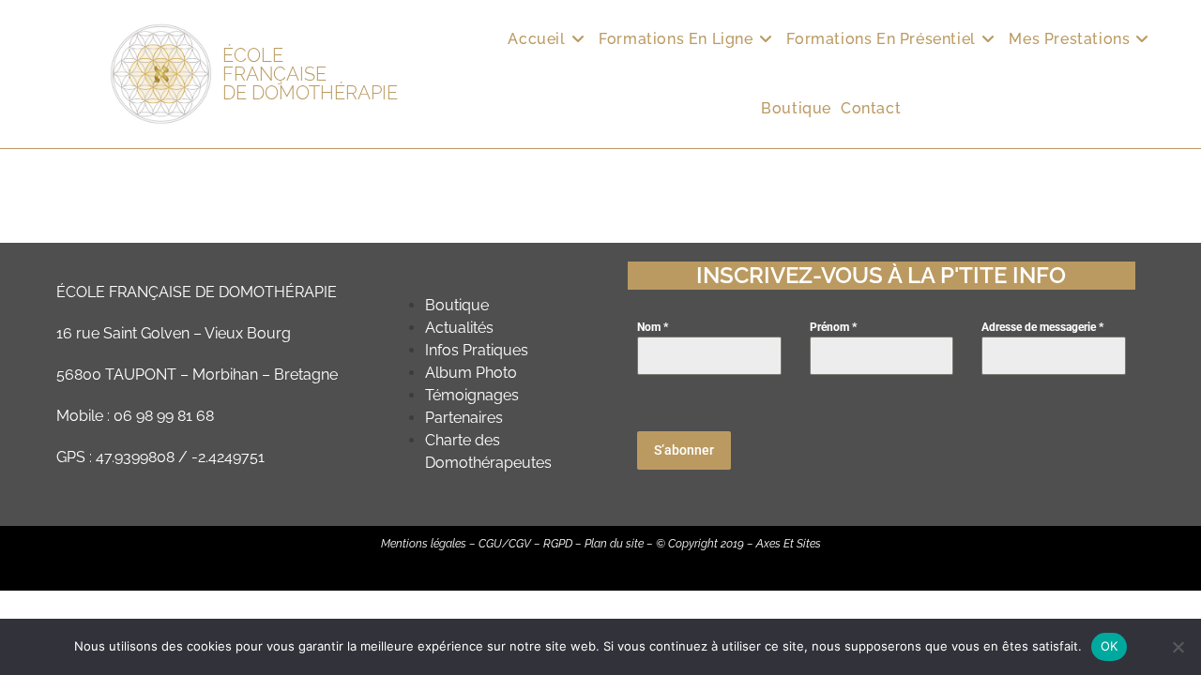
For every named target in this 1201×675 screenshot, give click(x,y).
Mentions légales (423, 543)
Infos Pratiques (476, 350)
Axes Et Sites (788, 543)
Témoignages (472, 395)
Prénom (833, 327)
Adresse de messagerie (1042, 327)
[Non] (1177, 647)
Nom (652, 327)
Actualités (459, 328)
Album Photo (471, 373)
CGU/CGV (505, 543)
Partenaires (464, 418)
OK (1109, 645)
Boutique (457, 305)
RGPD (557, 543)
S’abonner (684, 450)
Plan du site (614, 543)
